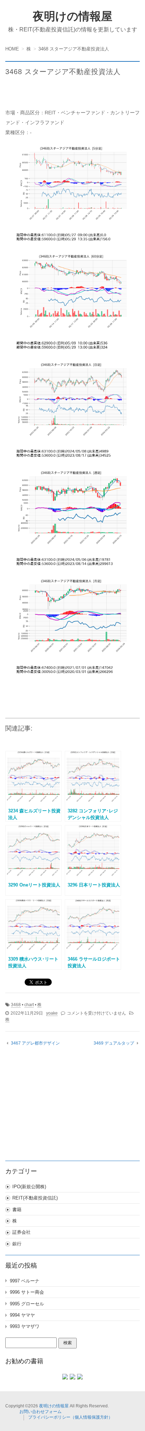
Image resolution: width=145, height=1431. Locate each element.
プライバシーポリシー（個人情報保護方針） (70, 1417)
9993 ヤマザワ (24, 1326)
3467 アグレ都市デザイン (35, 1043)
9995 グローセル (27, 1303)
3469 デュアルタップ (114, 1043)
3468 (16, 1004)
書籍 (16, 1209)
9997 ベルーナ (24, 1280)
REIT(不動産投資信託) (35, 1198)
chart (29, 1004)
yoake (52, 1013)
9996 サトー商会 (27, 1292)
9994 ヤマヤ (22, 1315)
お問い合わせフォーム (40, 1411)
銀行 (16, 1243)
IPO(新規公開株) (29, 1186)
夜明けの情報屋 (72, 16)
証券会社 (21, 1232)
